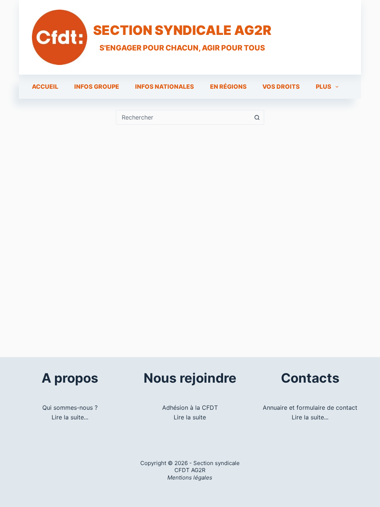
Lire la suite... (70, 417)
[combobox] (183, 117)
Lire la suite (190, 417)
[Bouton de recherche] (257, 117)
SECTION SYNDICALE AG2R (182, 30)
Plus (323, 86)
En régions (228, 86)
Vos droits (281, 86)
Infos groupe (96, 86)
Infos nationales (164, 86)
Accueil (45, 86)
